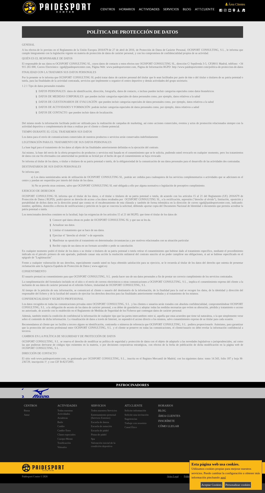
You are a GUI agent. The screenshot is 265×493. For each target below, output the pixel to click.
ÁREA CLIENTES (169, 415)
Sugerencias (131, 418)
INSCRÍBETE (166, 420)
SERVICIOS (98, 405)
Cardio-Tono (64, 430)
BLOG (162, 410)
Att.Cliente (204, 9)
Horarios (127, 9)
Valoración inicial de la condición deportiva (103, 444)
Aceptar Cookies (211, 484)
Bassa (27, 410)
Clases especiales (66, 434)
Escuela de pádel (100, 430)
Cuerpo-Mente (65, 438)
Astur (26, 414)
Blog (187, 9)
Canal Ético (131, 427)
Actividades (149, 9)
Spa (93, 438)
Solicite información (135, 410)
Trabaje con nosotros (135, 423)
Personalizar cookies (237, 484)
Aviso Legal (172, 476)
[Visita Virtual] (238, 10)
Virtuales (62, 447)
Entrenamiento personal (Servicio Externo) (103, 416)
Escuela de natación (101, 426)
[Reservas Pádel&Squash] (243, 10)
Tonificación (64, 442)
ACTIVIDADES (67, 405)
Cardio (61, 426)
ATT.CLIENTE (133, 405)
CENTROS (30, 405)
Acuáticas (62, 417)
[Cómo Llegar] (234, 10)
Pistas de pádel (99, 434)
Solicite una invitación (137, 414)
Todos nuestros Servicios (104, 410)
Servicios (171, 9)
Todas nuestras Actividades (65, 412)
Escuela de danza (100, 422)
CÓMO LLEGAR (168, 426)
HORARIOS (165, 405)
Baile (60, 422)
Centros (107, 9)
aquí (223, 477)
